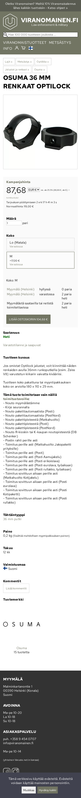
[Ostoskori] (23, 48)
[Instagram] (15, 772)
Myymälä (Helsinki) (21, 289)
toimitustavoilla (16, 399)
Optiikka (43, 61)
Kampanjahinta (18, 182)
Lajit (8, 61)
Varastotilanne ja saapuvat (22, 345)
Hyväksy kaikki (47, 790)
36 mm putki (12, 519)
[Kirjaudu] (17, 48)
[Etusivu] (40, 28)
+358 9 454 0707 (23, 739)
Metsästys (24, 61)
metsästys (60, 42)
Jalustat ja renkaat (17, 69)
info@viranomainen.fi (18, 743)
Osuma (39, 69)
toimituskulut (12, 197)
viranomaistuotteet (25, 42)
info (7, 48)
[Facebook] (6, 772)
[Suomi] (32, 49)
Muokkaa (28, 790)
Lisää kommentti (16, 588)
